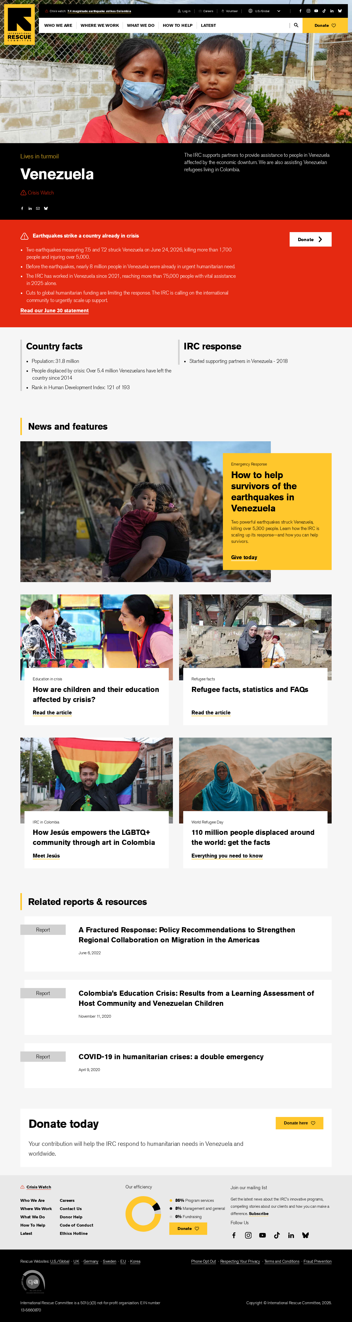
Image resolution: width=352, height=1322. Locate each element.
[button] (325, 25)
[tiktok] (324, 11)
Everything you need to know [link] (227, 855)
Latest (208, 25)
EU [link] (123, 1261)
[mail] (38, 208)
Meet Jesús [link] (46, 855)
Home (19, 24)
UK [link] (76, 1261)
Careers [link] (208, 11)
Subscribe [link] (259, 1213)
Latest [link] (26, 1233)
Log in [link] (186, 11)
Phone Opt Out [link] (203, 1261)
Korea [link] (135, 1261)
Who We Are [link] (32, 1200)
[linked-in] (332, 11)
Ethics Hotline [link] (73, 1233)
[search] (296, 25)
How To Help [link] (32, 1225)
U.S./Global (262, 11)
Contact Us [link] (70, 1208)
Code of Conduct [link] (76, 1225)
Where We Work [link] (36, 1208)
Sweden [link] (109, 1261)
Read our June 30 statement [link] (54, 310)
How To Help (177, 25)
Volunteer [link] (232, 11)
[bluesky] (340, 11)
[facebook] (300, 11)
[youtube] (316, 11)
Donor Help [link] (71, 1216)
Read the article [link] (52, 712)
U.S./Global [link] (59, 1261)
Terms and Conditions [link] (281, 1261)
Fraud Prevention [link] (318, 1261)
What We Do (140, 25)
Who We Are (58, 25)
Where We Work (100, 25)
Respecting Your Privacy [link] (240, 1261)
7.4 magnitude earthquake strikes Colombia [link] (99, 11)
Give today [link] (244, 557)
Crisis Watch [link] (39, 1187)
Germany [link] (90, 1261)
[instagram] (308, 11)
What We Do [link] (32, 1216)
